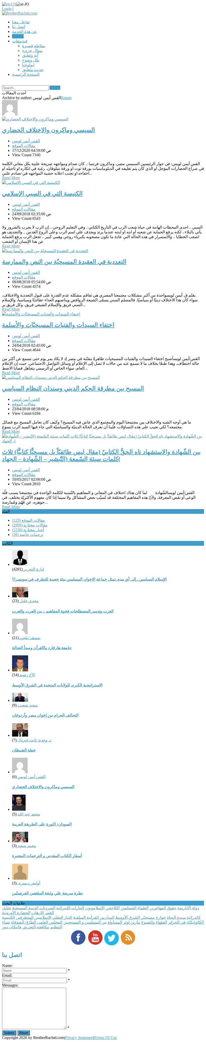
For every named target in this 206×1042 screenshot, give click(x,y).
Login (7, 9)
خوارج (161, 917)
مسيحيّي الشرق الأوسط (135, 917)
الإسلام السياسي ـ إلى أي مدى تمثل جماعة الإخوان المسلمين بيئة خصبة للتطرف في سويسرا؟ (89, 579)
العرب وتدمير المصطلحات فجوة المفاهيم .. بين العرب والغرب (63, 611)
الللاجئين (113, 908)
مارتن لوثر (131, 922)
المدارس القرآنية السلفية (93, 917)
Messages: (10, 985)
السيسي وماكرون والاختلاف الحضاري (48, 130)
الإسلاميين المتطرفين (33, 917)
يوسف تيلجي (29, 638)
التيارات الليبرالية (70, 908)
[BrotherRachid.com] (19, 13)
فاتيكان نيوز (11, 927)
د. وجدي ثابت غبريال (34, 740)
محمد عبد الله (28, 814)
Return (66, 98)
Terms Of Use (105, 1037)
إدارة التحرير (33, 569)
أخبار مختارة (28, 530)
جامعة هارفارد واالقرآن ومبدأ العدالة (42, 648)
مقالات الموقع (23, 146)
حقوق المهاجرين (162, 908)
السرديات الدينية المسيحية (33, 908)
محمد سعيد (26, 846)
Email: (7, 975)
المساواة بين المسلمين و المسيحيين (92, 922)
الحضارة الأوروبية (16, 913)
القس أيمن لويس (26, 141)
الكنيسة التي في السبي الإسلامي (42, 193)
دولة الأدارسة (188, 908)
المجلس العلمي (49, 922)
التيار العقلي (62, 917)
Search (54, 88)
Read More (11, 178)
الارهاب (37, 913)
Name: (7, 965)
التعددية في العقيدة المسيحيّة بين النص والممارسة (64, 261)
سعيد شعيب (27, 705)
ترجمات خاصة (27, 534)
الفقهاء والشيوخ (154, 922)
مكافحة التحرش (35, 927)
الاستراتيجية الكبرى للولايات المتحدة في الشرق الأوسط (57, 685)
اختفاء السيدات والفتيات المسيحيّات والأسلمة (58, 325)
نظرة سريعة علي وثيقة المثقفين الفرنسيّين (47, 893)
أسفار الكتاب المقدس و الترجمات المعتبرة (47, 856)
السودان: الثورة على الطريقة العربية (42, 824)
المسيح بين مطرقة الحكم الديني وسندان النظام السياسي (73, 388)
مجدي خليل (29, 601)
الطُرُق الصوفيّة (23, 922)
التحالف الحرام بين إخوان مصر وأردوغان (45, 715)
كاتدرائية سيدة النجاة (183, 917)
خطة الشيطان (24, 750)
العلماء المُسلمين (134, 908)
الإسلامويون (95, 908)
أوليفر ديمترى (28, 883)
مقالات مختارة (29, 525)
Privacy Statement (79, 1037)
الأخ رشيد (27, 675)
